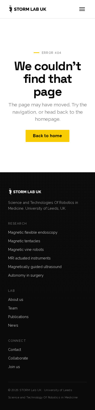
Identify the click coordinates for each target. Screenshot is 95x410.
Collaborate (18, 358)
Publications (18, 317)
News (13, 325)
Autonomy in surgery (26, 275)
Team (12, 308)
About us (15, 299)
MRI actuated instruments (29, 258)
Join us (14, 367)
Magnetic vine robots (26, 249)
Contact (14, 349)
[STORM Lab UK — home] (27, 9)
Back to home (47, 135)
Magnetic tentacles (24, 241)
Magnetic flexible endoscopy (33, 232)
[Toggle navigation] (82, 9)
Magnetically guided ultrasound (35, 266)
